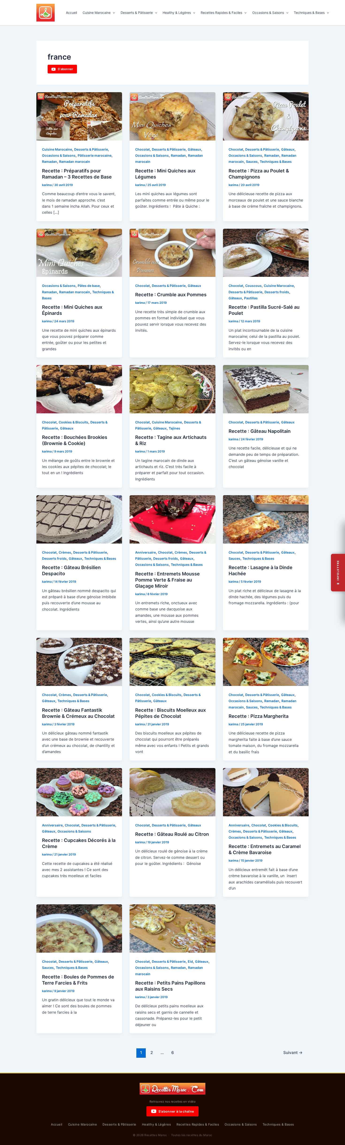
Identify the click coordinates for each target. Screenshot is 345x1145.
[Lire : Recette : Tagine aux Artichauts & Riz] (172, 388)
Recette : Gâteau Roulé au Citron (172, 834)
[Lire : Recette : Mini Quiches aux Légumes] (172, 116)
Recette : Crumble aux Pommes (171, 294)
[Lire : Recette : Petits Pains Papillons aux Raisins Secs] (172, 928)
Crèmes (65, 552)
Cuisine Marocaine (97, 13)
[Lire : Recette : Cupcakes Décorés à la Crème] (79, 791)
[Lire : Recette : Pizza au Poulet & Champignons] (266, 116)
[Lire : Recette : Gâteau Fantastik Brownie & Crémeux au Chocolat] (79, 661)
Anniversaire (145, 552)
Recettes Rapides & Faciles (221, 13)
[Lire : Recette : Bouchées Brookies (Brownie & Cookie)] (79, 388)
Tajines (174, 428)
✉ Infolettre (338, 572)
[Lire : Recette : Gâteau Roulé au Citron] (172, 791)
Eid (190, 961)
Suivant (293, 1052)
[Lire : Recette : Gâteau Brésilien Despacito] (79, 519)
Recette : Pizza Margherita (258, 716)
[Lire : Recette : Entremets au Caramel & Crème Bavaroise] (266, 791)
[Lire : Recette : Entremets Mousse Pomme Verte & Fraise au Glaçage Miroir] (172, 519)
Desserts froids (276, 292)
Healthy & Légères (177, 13)
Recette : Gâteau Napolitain (260, 431)
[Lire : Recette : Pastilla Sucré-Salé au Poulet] (266, 252)
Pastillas (251, 298)
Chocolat (142, 149)
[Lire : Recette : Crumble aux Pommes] (172, 252)
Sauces (252, 162)
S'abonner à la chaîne (176, 1111)
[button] (113, 12)
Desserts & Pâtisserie (137, 13)
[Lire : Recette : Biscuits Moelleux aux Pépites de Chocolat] (172, 661)
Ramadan (49, 162)
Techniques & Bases (309, 13)
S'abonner (65, 69)
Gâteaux (194, 149)
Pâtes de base (89, 286)
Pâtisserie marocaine (94, 155)
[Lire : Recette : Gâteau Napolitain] (266, 388)
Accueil (71, 13)
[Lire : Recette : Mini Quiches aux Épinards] (79, 252)
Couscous (253, 286)
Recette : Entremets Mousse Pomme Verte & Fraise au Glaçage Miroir (167, 580)
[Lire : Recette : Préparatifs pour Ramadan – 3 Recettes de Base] (79, 116)
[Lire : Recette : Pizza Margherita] (266, 661)
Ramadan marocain (74, 162)
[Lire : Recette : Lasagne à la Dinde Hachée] (266, 519)
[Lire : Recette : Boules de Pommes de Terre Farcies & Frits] (79, 928)
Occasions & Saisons (268, 13)
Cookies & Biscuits (73, 422)
